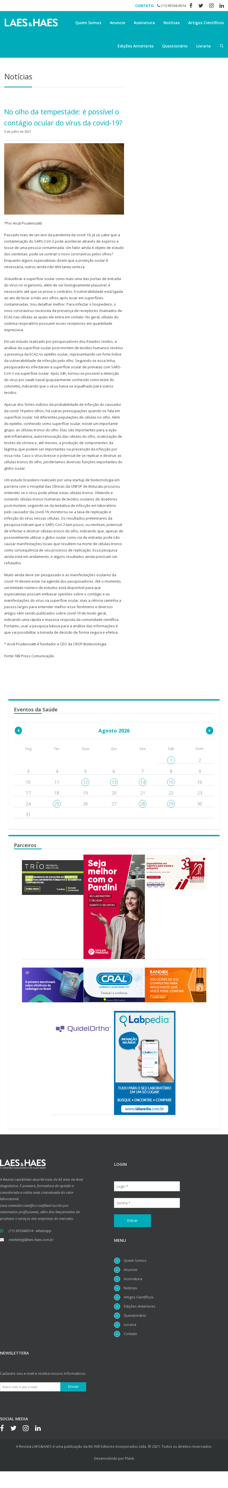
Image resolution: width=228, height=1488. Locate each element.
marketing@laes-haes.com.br (31, 1239)
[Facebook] (4, 1429)
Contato (130, 1333)
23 (199, 793)
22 (171, 793)
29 (171, 804)
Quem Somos (88, 22)
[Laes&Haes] (31, 23)
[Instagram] (28, 1429)
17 (28, 793)
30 (199, 804)
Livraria (203, 46)
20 (114, 793)
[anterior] (18, 730)
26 (85, 804)
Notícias (171, 22)
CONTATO (144, 5)
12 (85, 782)
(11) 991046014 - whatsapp (30, 1230)
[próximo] (209, 730)
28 (142, 804)
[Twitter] (16, 1429)
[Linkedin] (40, 1429)
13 (114, 782)
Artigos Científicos (206, 22)
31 (28, 815)
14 (142, 782)
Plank (129, 1458)
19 (85, 793)
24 (28, 804)
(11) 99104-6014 (173, 5)
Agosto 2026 (114, 730)
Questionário (175, 46)
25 (56, 804)
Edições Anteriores (135, 46)
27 (114, 804)
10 (28, 782)
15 (171, 782)
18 (56, 793)
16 (199, 782)
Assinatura (144, 22)
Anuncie (117, 22)
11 (56, 782)
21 (142, 793)
